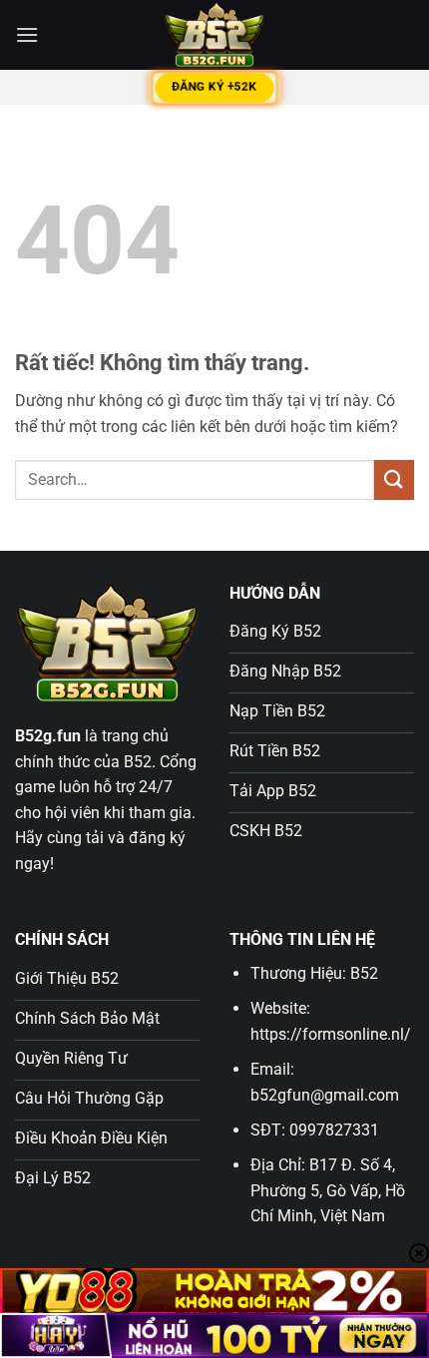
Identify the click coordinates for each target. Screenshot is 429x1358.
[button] (27, 34)
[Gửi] (394, 479)
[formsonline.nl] (214, 35)
